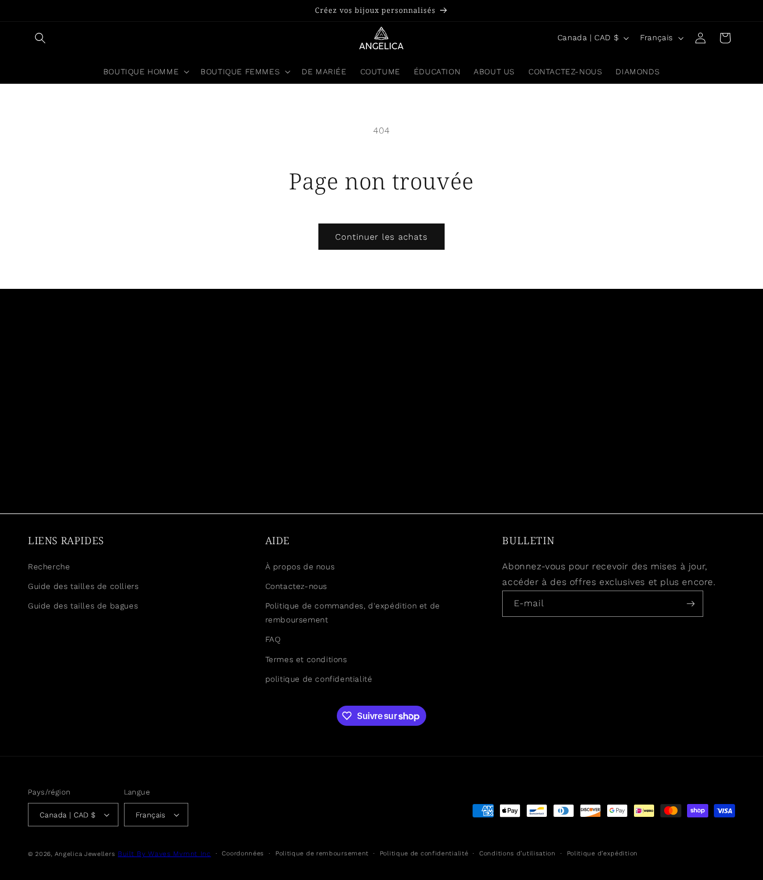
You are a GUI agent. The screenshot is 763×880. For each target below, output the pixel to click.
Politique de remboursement (322, 853)
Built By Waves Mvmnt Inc (164, 854)
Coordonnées (243, 853)
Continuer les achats (381, 237)
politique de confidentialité (319, 678)
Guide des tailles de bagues (83, 605)
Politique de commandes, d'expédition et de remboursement (352, 612)
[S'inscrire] (690, 604)
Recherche (49, 566)
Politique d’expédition (602, 853)
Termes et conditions (306, 659)
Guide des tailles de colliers (83, 586)
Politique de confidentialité (424, 853)
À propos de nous (300, 566)
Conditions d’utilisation (517, 853)
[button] (40, 38)
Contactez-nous (296, 586)
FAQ (273, 639)
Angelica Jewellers (85, 854)
